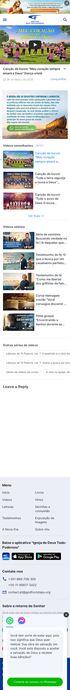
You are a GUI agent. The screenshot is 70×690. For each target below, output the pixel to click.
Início (6, 492)
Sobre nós (42, 529)
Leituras (7, 507)
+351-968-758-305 (22, 579)
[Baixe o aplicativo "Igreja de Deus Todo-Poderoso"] (6, 556)
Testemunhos (11, 518)
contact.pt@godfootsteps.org (29, 592)
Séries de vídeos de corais (22, 372)
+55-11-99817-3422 (22, 585)
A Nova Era (10, 529)
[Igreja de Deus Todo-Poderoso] (35, 19)
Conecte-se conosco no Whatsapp (35, 681)
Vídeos (7, 500)
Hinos (39, 500)
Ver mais (34, 216)
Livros (39, 492)
